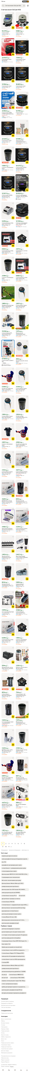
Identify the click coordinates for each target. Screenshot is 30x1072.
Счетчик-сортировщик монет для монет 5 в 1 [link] (21, 640)
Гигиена (3, 1025)
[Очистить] (24, 5)
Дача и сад (3, 1038)
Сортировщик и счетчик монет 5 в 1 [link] (21, 251)
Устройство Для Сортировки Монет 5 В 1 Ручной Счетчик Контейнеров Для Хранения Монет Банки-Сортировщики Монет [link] (21, 417)
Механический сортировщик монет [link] (20, 333)
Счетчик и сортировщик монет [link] (7, 168)
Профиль (27, 1070)
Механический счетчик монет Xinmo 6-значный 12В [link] (7, 668)
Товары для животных (6, 1046)
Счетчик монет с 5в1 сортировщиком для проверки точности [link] (21, 695)
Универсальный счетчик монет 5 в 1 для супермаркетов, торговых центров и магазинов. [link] (22, 750)
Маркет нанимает (5, 1060)
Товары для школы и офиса (7, 1042)
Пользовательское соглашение (8, 1056)
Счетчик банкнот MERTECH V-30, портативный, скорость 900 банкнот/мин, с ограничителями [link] (21, 585)
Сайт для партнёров (6, 1007)
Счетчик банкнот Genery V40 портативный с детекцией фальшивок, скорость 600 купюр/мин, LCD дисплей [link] (22, 529)
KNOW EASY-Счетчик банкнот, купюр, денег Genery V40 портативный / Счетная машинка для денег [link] (8, 501)
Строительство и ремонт (7, 1048)
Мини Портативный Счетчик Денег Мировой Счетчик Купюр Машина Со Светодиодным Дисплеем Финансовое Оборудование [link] (21, 557)
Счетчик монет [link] (5, 32)
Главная (3, 1070)
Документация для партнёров (8, 1005)
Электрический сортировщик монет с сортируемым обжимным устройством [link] (22, 141)
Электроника (4, 1027)
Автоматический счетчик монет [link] (22, 361)
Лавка (9, 1070)
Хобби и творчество (6, 1036)
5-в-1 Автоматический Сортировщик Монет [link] (7, 833)
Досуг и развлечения (6, 1019)
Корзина (21, 1070)
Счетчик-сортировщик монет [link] (7, 444)
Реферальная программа (7, 1013)
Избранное (15, 1070)
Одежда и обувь (5, 1029)
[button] (28, 6)
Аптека (3, 1032)
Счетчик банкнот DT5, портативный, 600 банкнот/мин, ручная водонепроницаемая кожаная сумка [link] (7, 333)
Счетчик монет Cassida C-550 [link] (8, 361)
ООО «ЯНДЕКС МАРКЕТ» (11, 1064)
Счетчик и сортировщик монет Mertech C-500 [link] (21, 223)
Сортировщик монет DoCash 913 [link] (6, 60)
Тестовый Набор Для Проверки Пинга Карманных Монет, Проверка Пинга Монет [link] (21, 833)
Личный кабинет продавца (7, 1001)
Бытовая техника (5, 1023)
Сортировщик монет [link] (21, 59)
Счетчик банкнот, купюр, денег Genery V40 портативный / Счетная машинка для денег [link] (7, 640)
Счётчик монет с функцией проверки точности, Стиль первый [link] (7, 695)
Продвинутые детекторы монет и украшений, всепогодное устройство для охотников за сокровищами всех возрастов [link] (7, 306)
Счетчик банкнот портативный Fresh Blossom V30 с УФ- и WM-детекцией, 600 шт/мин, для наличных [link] (22, 612)
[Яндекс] (12, 1066)
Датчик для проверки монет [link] (21, 805)
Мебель (3, 1021)
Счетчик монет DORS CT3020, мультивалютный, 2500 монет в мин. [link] (8, 113)
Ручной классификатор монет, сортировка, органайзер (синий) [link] (7, 389)
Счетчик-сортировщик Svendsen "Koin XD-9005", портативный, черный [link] (22, 196)
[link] (9, 856)
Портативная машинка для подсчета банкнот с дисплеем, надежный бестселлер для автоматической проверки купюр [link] (7, 529)
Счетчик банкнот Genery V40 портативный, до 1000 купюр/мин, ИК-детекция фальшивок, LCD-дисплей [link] (21, 472)
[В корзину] (13, 27)
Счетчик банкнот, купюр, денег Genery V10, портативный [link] (7, 223)
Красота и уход (4, 1034)
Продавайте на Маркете (7, 1003)
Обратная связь (5, 1058)
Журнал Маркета (5, 1062)
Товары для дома (5, 1031)
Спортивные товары (6, 1044)
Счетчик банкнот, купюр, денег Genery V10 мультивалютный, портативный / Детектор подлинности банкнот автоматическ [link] (7, 251)
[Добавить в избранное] (13, 13)
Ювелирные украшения (6, 1052)
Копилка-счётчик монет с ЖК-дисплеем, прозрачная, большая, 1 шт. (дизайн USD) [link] (22, 668)
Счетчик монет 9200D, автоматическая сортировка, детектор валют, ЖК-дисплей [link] (21, 168)
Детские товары (5, 1050)
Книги (2, 1040)
